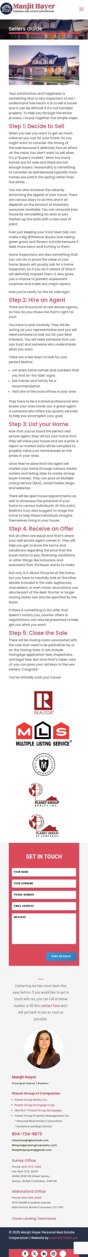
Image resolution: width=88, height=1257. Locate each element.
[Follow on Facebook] (25, 1253)
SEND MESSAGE (61, 956)
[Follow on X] (34, 1253)
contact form (50, 1006)
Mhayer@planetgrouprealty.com (34, 1145)
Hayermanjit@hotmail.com (30, 1140)
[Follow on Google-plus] (63, 1253)
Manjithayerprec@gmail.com (31, 1150)
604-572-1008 (31, 1167)
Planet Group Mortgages (45, 1110)
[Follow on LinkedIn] (44, 1253)
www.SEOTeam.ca (63, 1238)
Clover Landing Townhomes (34, 1218)
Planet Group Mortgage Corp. (35, 1105)
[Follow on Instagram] (53, 1253)
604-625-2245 (31, 1198)
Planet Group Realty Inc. (31, 1100)
